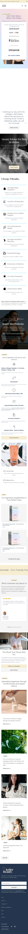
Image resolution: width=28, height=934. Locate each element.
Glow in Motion (14, 167)
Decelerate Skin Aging (14, 559)
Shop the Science (14, 437)
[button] (25, 5)
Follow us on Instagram (14, 666)
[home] (3, 6)
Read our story (14, 127)
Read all (5, 857)
